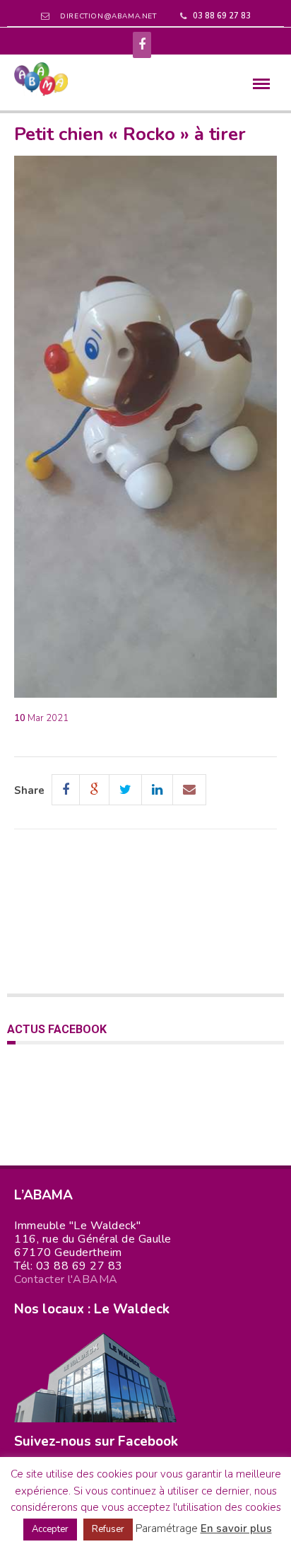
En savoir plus (236, 1528)
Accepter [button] (50, 1529)
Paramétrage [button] (167, 1528)
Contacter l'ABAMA (66, 1279)
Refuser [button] (108, 1529)
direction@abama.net (108, 16)
